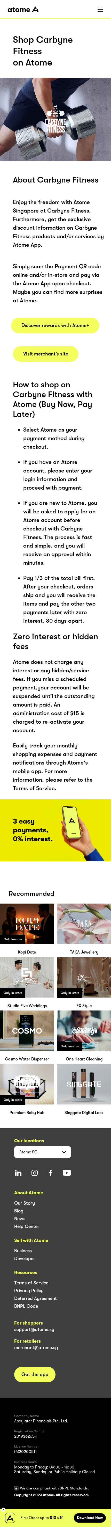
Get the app (34, 1374)
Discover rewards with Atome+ (55, 325)
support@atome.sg (34, 1329)
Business (23, 1250)
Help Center (26, 1226)
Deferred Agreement (35, 1298)
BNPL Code (26, 1306)
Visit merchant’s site (45, 354)
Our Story (24, 1203)
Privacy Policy (29, 1290)
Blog (18, 1210)
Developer (24, 1258)
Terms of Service (31, 1282)
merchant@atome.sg (36, 1347)
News (19, 1218)
